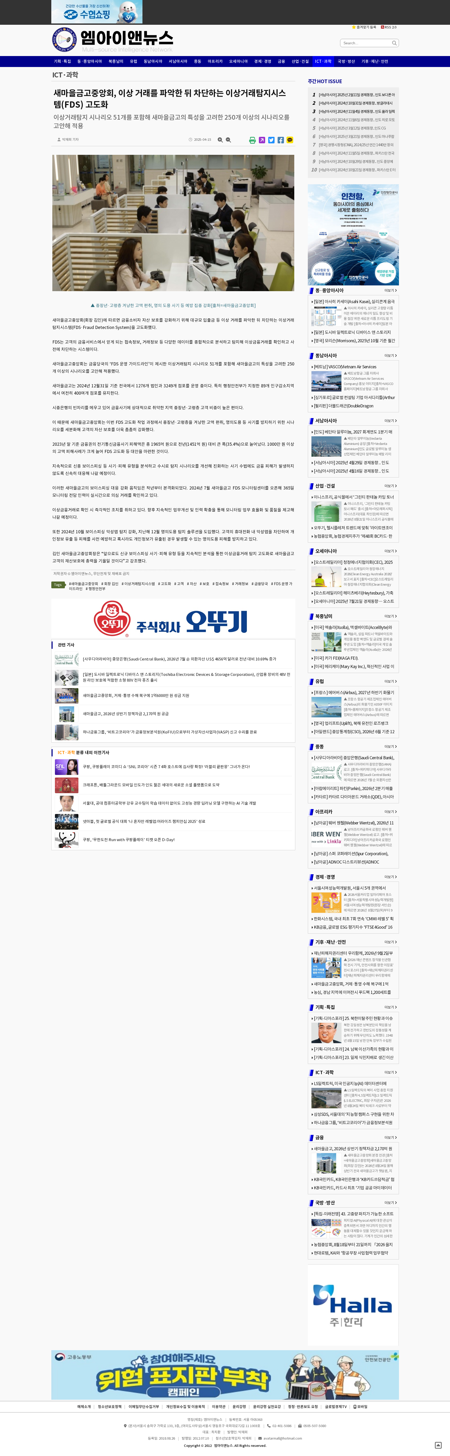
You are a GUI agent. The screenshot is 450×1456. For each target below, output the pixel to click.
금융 (281, 61)
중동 (198, 61)
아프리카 (215, 61)
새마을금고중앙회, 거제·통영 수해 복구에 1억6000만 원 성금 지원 (136, 695)
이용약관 (219, 1406)
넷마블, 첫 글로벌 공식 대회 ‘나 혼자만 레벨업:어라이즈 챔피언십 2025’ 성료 (144, 821)
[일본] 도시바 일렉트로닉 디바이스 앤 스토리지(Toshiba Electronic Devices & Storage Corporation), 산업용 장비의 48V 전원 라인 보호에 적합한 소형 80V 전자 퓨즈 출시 (186, 677)
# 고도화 (164, 584)
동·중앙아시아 (89, 61)
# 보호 (204, 584)
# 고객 (179, 584)
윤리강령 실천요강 (267, 1406)
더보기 (390, 290)
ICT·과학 (323, 61)
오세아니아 (238, 61)
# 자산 (192, 584)
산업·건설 (300, 61)
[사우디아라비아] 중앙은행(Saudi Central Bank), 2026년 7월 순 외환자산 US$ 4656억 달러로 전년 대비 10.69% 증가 (179, 659)
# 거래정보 (240, 584)
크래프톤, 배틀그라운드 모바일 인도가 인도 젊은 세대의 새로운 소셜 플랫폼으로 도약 (151, 784)
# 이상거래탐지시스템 (138, 584)
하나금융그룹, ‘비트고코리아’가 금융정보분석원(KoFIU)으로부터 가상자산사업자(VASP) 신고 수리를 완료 (170, 732)
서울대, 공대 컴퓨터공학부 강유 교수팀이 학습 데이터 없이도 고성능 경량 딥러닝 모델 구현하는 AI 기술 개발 (169, 803)
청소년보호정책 (110, 1406)
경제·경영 (263, 61)
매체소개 (84, 1406)
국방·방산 (346, 61)
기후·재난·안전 (375, 61)
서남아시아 (178, 61)
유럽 (134, 61)
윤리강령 (239, 1406)
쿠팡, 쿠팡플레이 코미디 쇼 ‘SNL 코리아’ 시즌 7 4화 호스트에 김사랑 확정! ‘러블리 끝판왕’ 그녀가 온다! (166, 766)
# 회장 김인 (109, 584)
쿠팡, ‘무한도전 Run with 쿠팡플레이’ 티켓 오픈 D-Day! (129, 839)
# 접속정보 (221, 584)
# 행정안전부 (95, 588)
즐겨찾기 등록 (366, 27)
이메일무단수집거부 (144, 1406)
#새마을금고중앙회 (83, 584)
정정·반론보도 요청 (303, 1406)
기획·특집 (62, 61)
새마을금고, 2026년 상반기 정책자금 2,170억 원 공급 (126, 713)
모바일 (362, 1406)
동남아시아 (153, 61)
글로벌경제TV (336, 1406)
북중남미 (116, 61)
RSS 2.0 (390, 27)
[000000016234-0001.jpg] (173, 290)
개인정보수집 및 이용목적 (185, 1406)
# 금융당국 (260, 584)
